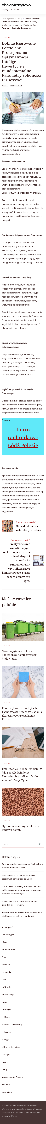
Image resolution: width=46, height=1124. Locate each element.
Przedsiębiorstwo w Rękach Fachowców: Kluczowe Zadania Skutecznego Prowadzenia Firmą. (22, 713)
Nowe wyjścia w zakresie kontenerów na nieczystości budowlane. (19, 654)
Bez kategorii (8, 934)
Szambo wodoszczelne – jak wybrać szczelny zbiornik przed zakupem (19, 877)
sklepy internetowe (11, 1047)
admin (5, 86)
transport (6, 1054)
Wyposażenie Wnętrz (12, 1077)
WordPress (11, 1116)
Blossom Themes (23, 1113)
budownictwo (8, 949)
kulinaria (6, 987)
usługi (6, 37)
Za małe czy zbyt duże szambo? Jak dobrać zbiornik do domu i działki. (22, 866)
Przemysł (6, 1009)
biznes (5, 942)
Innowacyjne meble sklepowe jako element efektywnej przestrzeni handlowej (22, 914)
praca (5, 1002)
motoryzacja (8, 994)
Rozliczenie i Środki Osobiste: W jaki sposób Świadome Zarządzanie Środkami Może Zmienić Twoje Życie (22, 774)
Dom (4, 957)
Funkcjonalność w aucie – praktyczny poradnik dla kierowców (19, 903)
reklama (6, 1017)
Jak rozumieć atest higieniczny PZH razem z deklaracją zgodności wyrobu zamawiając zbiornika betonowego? (22, 890)
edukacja (6, 972)
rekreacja (6, 1032)
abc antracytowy (16, 5)
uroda (5, 1062)
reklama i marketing (12, 1024)
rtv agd (5, 1039)
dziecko (6, 964)
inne (4, 979)
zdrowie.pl (7, 1091)
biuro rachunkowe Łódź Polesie (23, 437)
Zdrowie (6, 1084)
